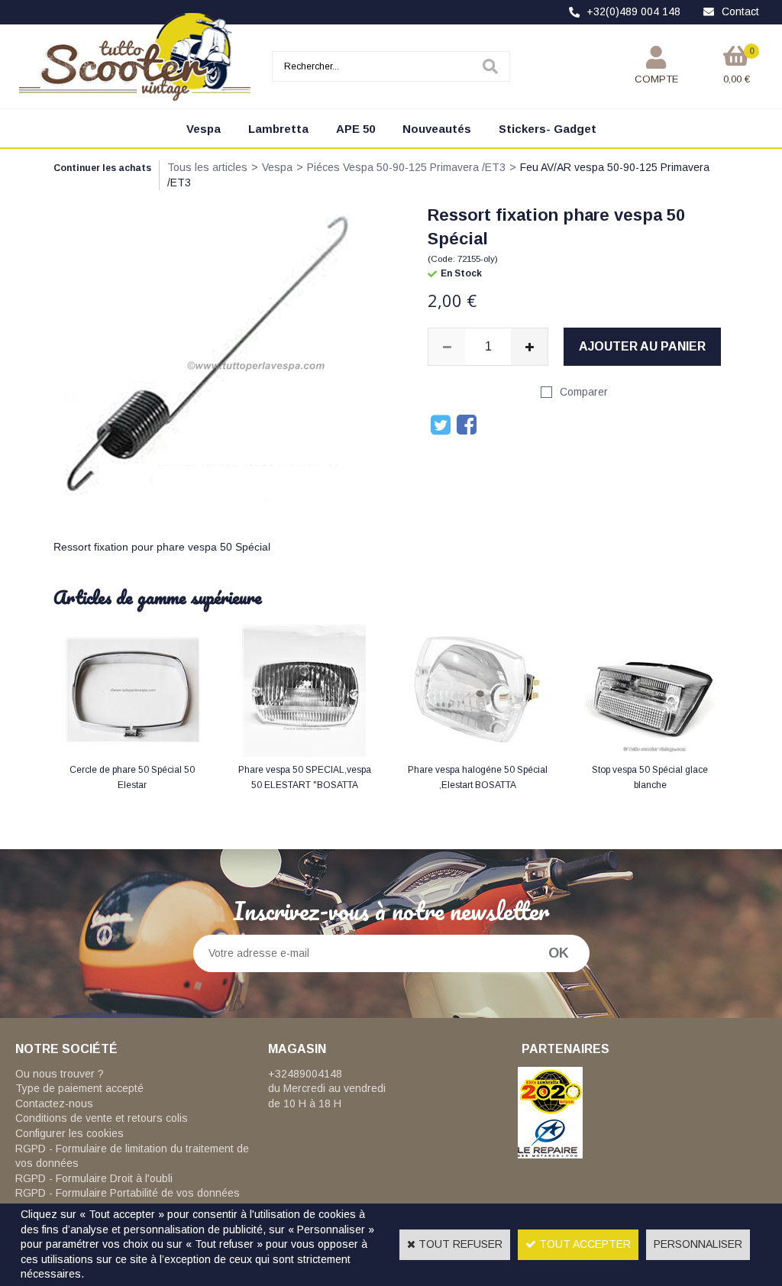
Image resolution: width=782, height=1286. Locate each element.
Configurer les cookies (69, 1133)
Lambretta (278, 128)
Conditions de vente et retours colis (101, 1118)
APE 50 (355, 128)
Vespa (203, 128)
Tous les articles (207, 167)
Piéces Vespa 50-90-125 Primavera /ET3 (406, 167)
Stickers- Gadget (547, 128)
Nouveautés (436, 128)
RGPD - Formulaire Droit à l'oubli (94, 1178)
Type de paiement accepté (79, 1088)
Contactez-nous (54, 1103)
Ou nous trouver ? (59, 1074)
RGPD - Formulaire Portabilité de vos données (127, 1193)
